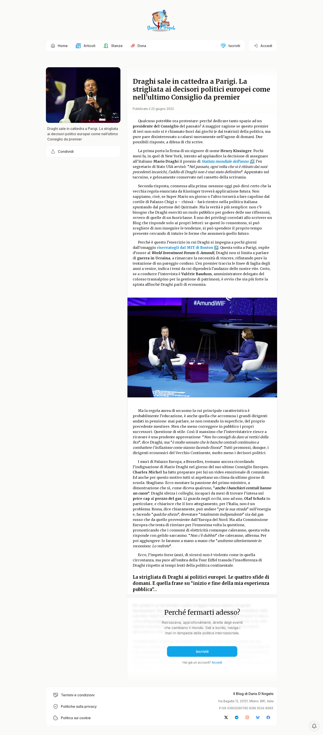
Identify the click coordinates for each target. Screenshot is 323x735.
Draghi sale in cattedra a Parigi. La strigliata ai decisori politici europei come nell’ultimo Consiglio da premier (82, 133)
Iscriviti (202, 651)
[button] (59, 45)
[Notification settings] (314, 726)
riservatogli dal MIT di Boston (184, 247)
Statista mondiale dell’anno (225, 161)
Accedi (217, 662)
